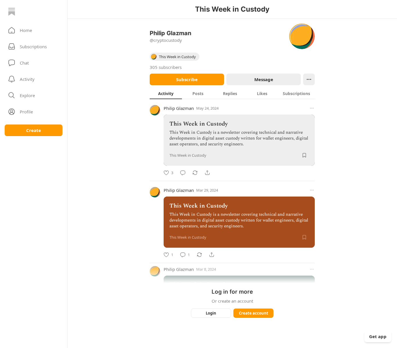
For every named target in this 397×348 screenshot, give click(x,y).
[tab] (166, 93)
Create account (253, 313)
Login (211, 313)
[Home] (12, 12)
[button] (33, 30)
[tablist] (232, 93)
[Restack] (195, 172)
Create (33, 130)
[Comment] (183, 172)
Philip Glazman (179, 108)
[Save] (304, 155)
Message (263, 79)
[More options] (311, 108)
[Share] (207, 172)
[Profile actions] (309, 79)
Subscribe (187, 79)
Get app (378, 336)
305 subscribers (166, 67)
